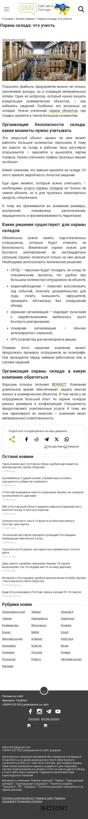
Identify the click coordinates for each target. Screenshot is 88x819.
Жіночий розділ (12, 638)
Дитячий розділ (71, 659)
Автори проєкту (50, 718)
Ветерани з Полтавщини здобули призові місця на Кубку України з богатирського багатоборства (44, 579)
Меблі (35, 632)
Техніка (36, 611)
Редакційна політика (29, 801)
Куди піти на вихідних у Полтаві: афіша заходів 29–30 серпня (41, 592)
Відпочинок (38, 625)
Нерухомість (39, 618)
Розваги (66, 625)
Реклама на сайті (12, 696)
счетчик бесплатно (44, 813)
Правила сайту (45, 798)
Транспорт (68, 618)
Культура (67, 638)
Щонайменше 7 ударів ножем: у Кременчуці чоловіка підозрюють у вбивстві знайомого (36, 479)
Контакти (34, 718)
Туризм (7, 618)
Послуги (36, 652)
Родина (65, 652)
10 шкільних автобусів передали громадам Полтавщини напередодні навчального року (39, 536)
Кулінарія (8, 652)
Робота (36, 659)
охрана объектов (63, 111)
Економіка (9, 645)
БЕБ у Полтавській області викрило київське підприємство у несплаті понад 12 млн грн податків (42, 508)
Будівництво (10, 625)
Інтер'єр (36, 645)
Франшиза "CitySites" (15, 700)
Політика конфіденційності (18, 798)
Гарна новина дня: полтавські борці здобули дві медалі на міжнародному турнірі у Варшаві (40, 465)
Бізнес (6, 632)
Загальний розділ (13, 611)
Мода (64, 645)
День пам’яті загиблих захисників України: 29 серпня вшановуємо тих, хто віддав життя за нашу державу (36, 565)
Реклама (7, 666)
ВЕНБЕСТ (59, 384)
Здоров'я (67, 611)
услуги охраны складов (43, 188)
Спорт (65, 632)
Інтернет (37, 638)
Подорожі (8, 659)
